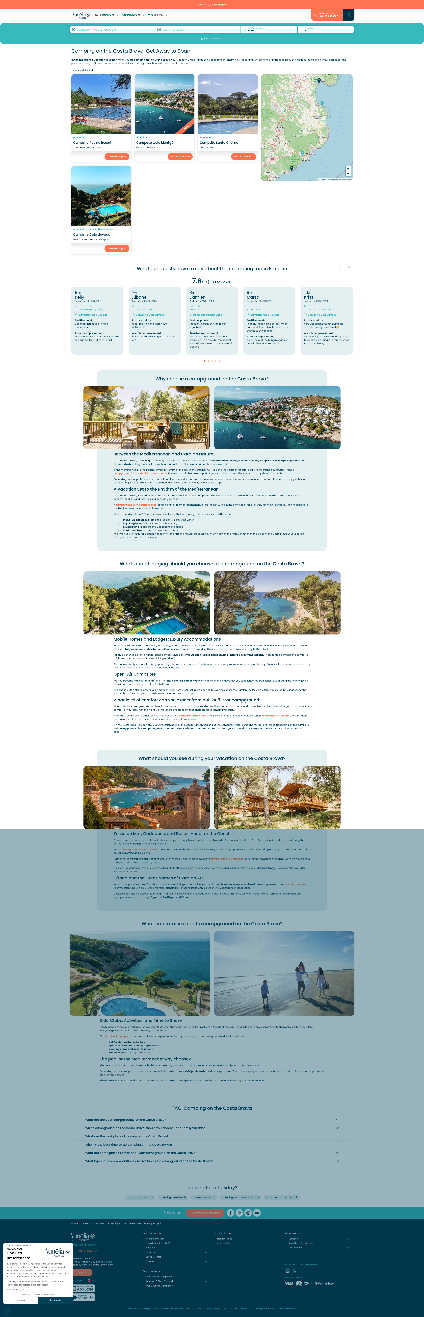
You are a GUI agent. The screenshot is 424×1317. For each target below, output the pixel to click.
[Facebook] (230, 1213)
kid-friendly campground (119, 1036)
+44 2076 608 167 (328, 16)
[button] (7, 1311)
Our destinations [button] (105, 15)
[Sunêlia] (81, 15)
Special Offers (225, 1243)
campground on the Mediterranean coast (140, 473)
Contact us (82, 1272)
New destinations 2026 (158, 1243)
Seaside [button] (150, 1247)
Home (74, 1223)
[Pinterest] (239, 1213)
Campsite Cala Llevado (91, 234)
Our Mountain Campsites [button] (159, 1285)
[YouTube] (257, 1213)
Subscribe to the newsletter (205, 1212)
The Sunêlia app (287, 1308)
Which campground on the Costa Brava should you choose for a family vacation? (146, 1128)
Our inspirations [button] (131, 15)
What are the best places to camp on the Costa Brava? (127, 1136)
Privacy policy (212, 1308)
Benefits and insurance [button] (301, 1243)
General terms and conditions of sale (181, 1308)
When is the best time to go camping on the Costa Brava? (128, 1145)
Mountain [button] (151, 1252)
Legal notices (230, 1308)
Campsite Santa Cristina (219, 142)
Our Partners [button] (295, 1247)
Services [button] (293, 1238)
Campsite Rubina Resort (92, 142)
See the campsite (117, 156)
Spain (85, 1223)
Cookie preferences (264, 1308)
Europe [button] (150, 1261)
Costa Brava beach (204, 1197)
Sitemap (245, 1308)
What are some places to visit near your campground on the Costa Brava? (141, 1153)
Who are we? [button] (156, 15)
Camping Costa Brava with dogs (240, 1197)
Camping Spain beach (173, 1197)
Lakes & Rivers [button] (153, 1256)
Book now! (220, 4)
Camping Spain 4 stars (140, 1197)
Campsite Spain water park (281, 1197)
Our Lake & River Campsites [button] (161, 1281)
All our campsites (155, 1238)
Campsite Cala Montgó (155, 142)
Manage (20, 1300)
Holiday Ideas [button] (224, 1238)
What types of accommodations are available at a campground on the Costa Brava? (149, 1161)
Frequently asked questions (143, 1308)
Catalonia (98, 1223)
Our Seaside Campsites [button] (159, 1276)
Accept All (55, 1300)
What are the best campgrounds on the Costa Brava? (125, 1120)
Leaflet (323, 179)
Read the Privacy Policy (17, 1290)
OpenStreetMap (335, 179)
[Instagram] (248, 1213)
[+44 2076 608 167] (315, 15)
